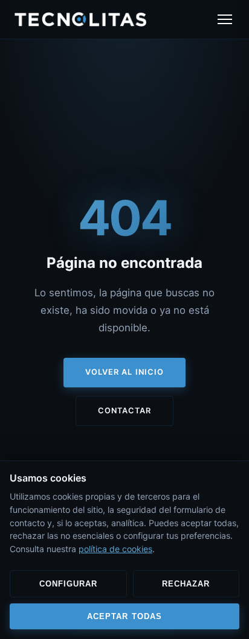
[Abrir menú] (224, 19)
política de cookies (115, 549)
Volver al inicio (124, 372)
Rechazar (186, 583)
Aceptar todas (124, 616)
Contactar (124, 410)
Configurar (68, 583)
